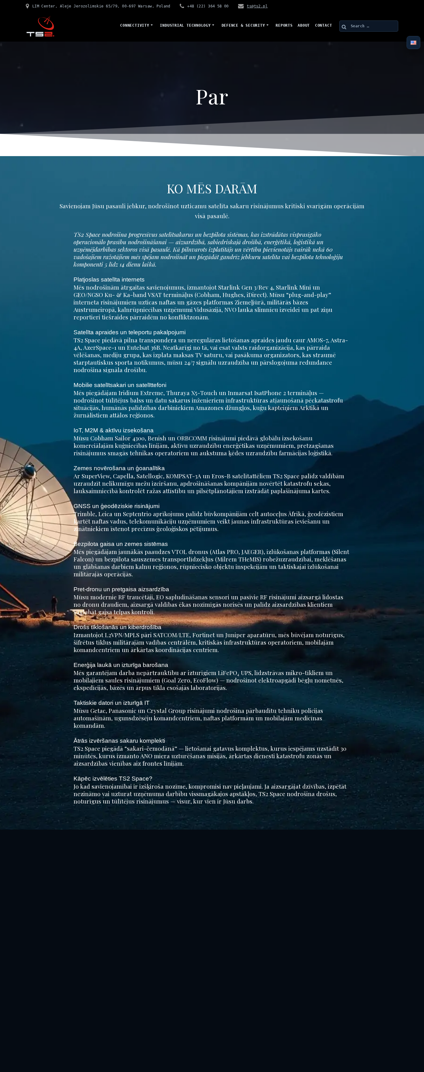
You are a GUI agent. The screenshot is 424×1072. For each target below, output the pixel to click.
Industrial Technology (185, 25)
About (304, 25)
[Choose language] (413, 42)
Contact (323, 25)
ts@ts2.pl (257, 6)
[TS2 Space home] (40, 26)
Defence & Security (243, 25)
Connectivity (134, 25)
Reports (284, 25)
